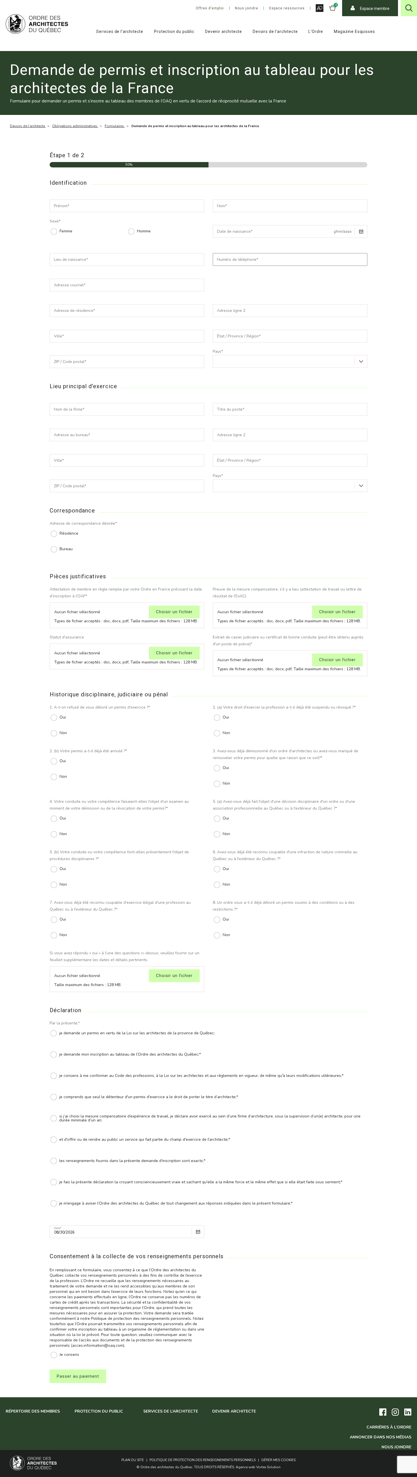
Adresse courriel (69, 285)
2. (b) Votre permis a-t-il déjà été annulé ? (88, 751)
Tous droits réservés (214, 1467)
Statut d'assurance (67, 637)
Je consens (69, 1355)
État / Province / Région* (239, 336)
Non (63, 733)
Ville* (59, 336)
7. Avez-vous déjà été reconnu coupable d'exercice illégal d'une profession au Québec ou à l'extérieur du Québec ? (120, 906)
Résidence (69, 533)
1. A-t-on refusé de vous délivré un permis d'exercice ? (100, 707)
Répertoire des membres (33, 1411)
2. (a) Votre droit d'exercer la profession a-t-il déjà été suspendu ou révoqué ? (284, 707)
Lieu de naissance (71, 260)
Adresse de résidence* (74, 311)
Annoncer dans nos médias (380, 1437)
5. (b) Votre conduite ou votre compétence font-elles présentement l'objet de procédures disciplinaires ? (119, 855)
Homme (144, 231)
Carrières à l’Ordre (389, 1427)
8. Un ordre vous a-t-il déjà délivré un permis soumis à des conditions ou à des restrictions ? (284, 906)
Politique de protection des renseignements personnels (202, 1460)
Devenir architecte (223, 31)
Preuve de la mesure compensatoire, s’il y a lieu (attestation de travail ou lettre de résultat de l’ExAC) (287, 593)
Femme (66, 231)
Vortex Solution (268, 1467)
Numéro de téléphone (237, 260)
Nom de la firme (69, 409)
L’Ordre (315, 31)
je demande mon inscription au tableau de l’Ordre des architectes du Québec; (130, 1054)
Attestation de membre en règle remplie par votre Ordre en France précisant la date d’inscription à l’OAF (126, 593)
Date (58, 1228)
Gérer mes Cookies (278, 1460)
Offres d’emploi (210, 8)
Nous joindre (246, 8)
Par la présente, (65, 1023)
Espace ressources (287, 8)
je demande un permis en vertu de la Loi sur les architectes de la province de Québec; (137, 1033)
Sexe (55, 221)
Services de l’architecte (119, 31)
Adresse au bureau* (72, 435)
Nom (222, 206)
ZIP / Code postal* (70, 362)
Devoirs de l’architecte (275, 31)
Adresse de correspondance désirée (83, 523)
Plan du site (132, 1460)
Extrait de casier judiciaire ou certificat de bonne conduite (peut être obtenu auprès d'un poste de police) (288, 640)
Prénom (61, 206)
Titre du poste (230, 409)
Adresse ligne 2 (231, 311)
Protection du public (174, 31)
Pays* (218, 352)
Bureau (66, 549)
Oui (63, 717)
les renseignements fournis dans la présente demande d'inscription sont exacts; (132, 1161)
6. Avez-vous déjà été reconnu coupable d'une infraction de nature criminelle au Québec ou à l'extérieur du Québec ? (285, 855)
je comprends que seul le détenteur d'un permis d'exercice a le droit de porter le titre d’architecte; (148, 1097)
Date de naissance (234, 232)
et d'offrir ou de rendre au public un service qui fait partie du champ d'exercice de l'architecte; (144, 1140)
